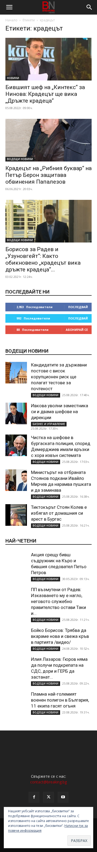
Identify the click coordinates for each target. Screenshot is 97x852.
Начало (11, 20)
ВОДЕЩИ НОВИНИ (20, 159)
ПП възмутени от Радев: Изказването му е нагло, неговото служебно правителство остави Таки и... (58, 601)
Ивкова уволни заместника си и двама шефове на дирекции (59, 411)
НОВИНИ (13, 78)
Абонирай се (77, 330)
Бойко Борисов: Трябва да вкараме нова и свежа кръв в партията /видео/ (60, 636)
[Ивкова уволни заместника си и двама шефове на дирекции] (16, 413)
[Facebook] (34, 797)
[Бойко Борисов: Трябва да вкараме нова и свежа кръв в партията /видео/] (16, 638)
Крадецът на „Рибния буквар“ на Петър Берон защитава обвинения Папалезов (48, 175)
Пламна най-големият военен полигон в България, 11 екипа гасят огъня (60, 700)
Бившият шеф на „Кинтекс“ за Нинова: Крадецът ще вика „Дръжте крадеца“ (45, 94)
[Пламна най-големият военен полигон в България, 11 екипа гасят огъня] (16, 702)
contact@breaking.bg (48, 781)
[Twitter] (48, 797)
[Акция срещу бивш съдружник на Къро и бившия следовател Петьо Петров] (16, 562)
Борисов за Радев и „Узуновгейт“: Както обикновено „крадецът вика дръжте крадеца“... (43, 259)
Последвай (78, 307)
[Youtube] (63, 797)
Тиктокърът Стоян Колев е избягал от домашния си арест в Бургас (59, 513)
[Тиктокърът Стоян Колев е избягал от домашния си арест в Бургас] (16, 515)
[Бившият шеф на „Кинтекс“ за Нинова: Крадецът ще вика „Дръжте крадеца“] (48, 59)
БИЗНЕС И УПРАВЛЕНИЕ (49, 424)
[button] (9, 7)
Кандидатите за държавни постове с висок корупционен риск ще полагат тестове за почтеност (59, 376)
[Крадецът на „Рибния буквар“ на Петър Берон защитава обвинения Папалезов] (48, 140)
